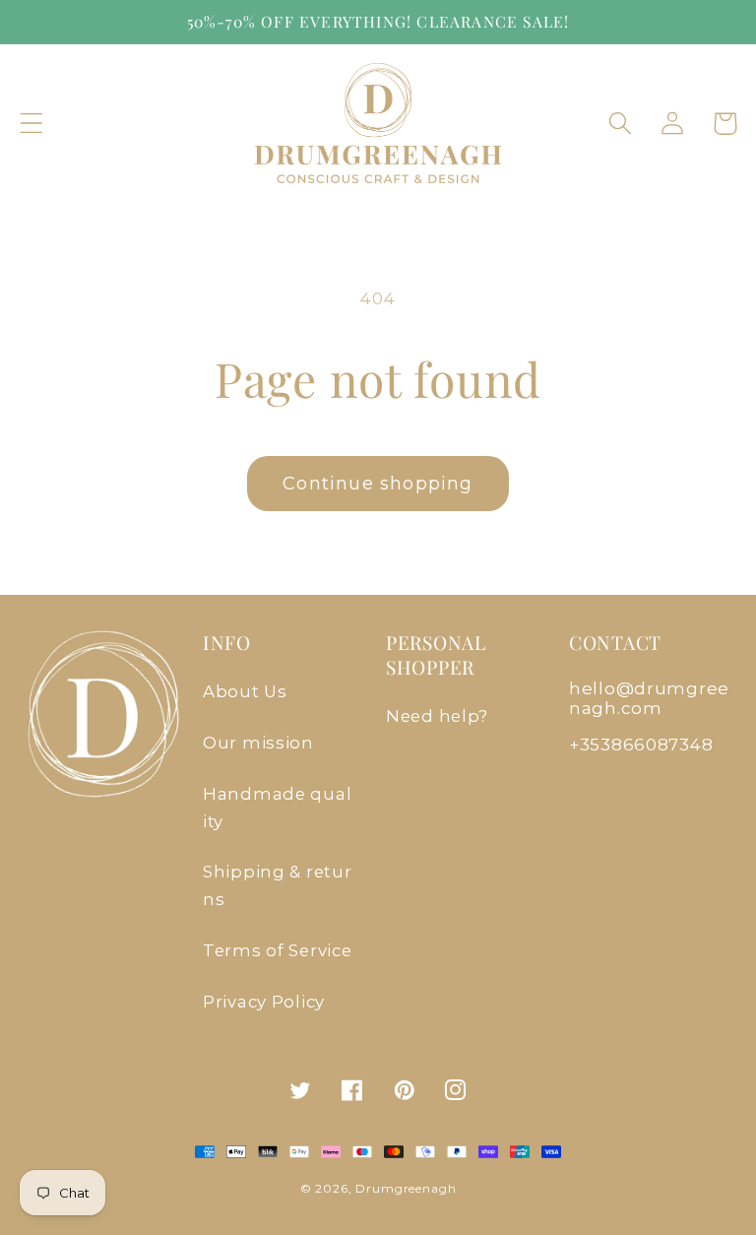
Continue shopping (377, 483)
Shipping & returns (277, 885)
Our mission (258, 742)
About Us (245, 691)
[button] (32, 124)
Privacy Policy (264, 1001)
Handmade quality (277, 807)
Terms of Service (277, 950)
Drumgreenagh (405, 1188)
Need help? (437, 716)
